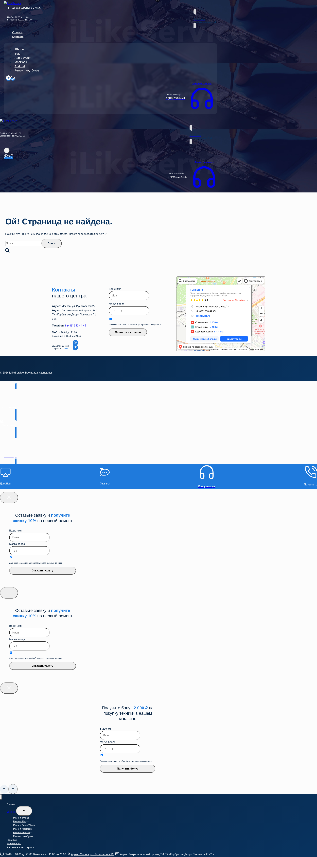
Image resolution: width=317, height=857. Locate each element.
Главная (11, 804)
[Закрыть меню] (1, 797)
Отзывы (17, 32)
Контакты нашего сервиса (21, 847)
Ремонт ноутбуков (27, 70)
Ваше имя (115, 289)
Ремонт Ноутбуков (23, 836)
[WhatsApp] (13, 79)
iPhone (19, 49)
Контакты (18, 36)
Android (20, 66)
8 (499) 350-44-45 (75, 325)
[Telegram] (8, 79)
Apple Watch (23, 58)
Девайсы (11, 811)
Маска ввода (116, 304)
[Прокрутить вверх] (4, 789)
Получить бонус (127, 768)
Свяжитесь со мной (128, 332)
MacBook (21, 62)
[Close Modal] (9, 497)
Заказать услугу (42, 570)
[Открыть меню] (7, 150)
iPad (17, 53)
